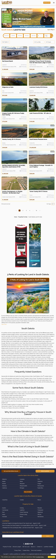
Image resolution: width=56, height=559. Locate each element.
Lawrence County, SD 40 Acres (38, 87)
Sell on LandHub (45, 471)
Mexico (39, 499)
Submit (47, 536)
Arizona (4, 483)
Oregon (39, 483)
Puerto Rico (40, 488)
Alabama (4, 479)
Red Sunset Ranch (7, 61)
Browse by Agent (17, 546)
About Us (33, 546)
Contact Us (39, 546)
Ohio (39, 479)
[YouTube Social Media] (30, 544)
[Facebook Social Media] (28, 544)
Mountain (40, 507)
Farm (3, 512)
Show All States (28, 491)
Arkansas (4, 485)
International (40, 516)
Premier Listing (23, 514)
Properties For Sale (22, 217)
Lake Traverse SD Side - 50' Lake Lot (40, 113)
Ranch (21, 516)
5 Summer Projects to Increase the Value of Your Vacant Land (17, 523)
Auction (4, 507)
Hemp (3, 514)
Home (15, 217)
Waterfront (40, 512)
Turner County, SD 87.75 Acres (38, 191)
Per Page (49, 203)
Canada (22, 499)
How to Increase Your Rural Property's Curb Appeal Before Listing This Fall (20, 525)
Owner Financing (24, 512)
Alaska (3, 481)
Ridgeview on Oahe (7, 87)
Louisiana (22, 479)
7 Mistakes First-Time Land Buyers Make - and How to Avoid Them (18, 527)
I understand (51, 557)
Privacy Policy (17, 550)
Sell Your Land (47, 2)
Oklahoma (40, 481)
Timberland (40, 510)
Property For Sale (7, 546)
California (4, 488)
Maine (21, 481)
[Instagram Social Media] (26, 544)
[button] (16, 210)
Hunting (22, 507)
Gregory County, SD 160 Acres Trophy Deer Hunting (13, 114)
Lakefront (22, 510)
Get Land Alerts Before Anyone (11, 471)
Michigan (22, 488)
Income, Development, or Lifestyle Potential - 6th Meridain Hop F (12, 192)
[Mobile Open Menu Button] (54, 2)
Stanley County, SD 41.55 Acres (11, 139)
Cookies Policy (40, 557)
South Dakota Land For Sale (35, 217)
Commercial (5, 510)
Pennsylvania (41, 485)
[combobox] (34, 42)
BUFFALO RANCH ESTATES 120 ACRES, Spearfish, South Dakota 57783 (13, 166)
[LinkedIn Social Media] (32, 544)
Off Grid (39, 514)
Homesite (4, 516)
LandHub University (48, 546)
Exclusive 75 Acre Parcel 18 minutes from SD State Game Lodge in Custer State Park (40, 62)
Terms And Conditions (36, 550)
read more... (4, 324)
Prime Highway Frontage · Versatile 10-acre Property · (41, 166)
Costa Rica (4, 499)
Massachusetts (23, 485)
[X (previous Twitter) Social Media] (24, 544)
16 (36, 210)
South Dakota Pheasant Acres (38, 139)
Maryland (22, 483)
